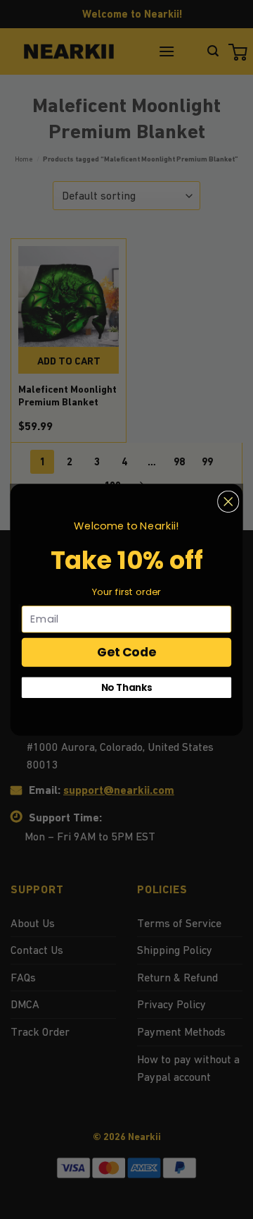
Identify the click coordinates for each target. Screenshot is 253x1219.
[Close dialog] (228, 501)
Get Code (126, 651)
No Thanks (127, 686)
